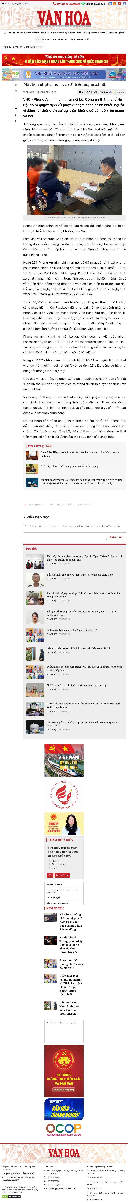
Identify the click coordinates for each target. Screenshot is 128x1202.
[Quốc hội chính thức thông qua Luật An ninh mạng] (32, 469)
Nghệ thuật (70, 33)
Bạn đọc (48, 39)
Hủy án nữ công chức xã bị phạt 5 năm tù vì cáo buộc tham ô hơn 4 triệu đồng (70, 921)
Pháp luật (40, 39)
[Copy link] (16, 103)
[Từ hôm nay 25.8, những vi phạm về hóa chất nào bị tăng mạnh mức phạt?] (35, 727)
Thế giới (72, 39)
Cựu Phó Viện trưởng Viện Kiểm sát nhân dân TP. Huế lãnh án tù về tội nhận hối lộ (84, 705)
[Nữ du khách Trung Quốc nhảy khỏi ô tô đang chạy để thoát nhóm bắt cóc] (50, 940)
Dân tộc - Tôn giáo (106, 33)
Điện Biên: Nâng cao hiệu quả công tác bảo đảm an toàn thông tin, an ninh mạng (80, 454)
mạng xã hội (84, 504)
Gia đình (60, 33)
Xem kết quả (62, 875)
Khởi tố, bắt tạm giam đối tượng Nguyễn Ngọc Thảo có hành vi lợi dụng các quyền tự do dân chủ (84, 558)
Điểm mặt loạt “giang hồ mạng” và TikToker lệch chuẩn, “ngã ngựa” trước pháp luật (85, 668)
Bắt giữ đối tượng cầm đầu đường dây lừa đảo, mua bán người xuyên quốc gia (82, 613)
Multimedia (81, 39)
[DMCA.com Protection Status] (11, 1196)
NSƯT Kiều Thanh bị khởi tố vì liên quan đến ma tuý (76, 685)
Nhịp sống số (58, 39)
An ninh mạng (36, 504)
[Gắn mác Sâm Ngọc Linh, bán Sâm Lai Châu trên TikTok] (35, 654)
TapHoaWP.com (54, 884)
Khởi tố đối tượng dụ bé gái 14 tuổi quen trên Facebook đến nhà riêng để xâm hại (83, 595)
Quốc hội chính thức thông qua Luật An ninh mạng (69, 466)
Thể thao (45, 33)
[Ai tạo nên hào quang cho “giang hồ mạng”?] (35, 635)
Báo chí (27, 33)
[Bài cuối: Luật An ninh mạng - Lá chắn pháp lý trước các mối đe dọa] (32, 482)
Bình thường (59, 864)
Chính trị (11, 33)
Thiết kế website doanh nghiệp (62, 1023)
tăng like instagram (63, 890)
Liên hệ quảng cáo (95, 4)
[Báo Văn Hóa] (64, 1152)
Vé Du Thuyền (53, 897)
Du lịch (53, 33)
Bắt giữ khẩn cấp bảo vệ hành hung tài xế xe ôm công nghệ (80, 575)
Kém (54, 867)
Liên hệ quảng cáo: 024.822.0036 (61, 1188)
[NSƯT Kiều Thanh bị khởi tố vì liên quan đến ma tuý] (35, 690)
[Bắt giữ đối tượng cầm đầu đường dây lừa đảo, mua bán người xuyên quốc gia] (35, 617)
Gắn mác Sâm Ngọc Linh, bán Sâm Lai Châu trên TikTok (78, 648)
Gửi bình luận (116, 536)
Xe (66, 39)
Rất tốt (56, 860)
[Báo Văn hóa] (64, 18)
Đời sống (86, 33)
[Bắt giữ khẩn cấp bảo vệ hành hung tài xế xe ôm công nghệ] (35, 580)
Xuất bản (35, 33)
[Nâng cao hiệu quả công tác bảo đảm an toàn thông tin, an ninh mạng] (32, 455)
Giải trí (78, 33)
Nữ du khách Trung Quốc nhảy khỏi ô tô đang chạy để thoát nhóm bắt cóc (71, 944)
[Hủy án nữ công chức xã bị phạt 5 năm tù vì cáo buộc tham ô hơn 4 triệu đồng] (50, 917)
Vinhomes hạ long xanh (58, 903)
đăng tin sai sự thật (60, 504)
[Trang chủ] (5, 33)
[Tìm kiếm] (88, 39)
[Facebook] (16, 85)
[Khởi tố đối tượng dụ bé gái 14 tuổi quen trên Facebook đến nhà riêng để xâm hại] (35, 598)
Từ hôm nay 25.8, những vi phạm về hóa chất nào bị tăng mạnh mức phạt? (82, 723)
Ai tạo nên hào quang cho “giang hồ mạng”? (72, 630)
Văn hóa (19, 33)
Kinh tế (94, 33)
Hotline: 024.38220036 (68, 4)
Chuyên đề (119, 33)
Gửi (50, 875)
